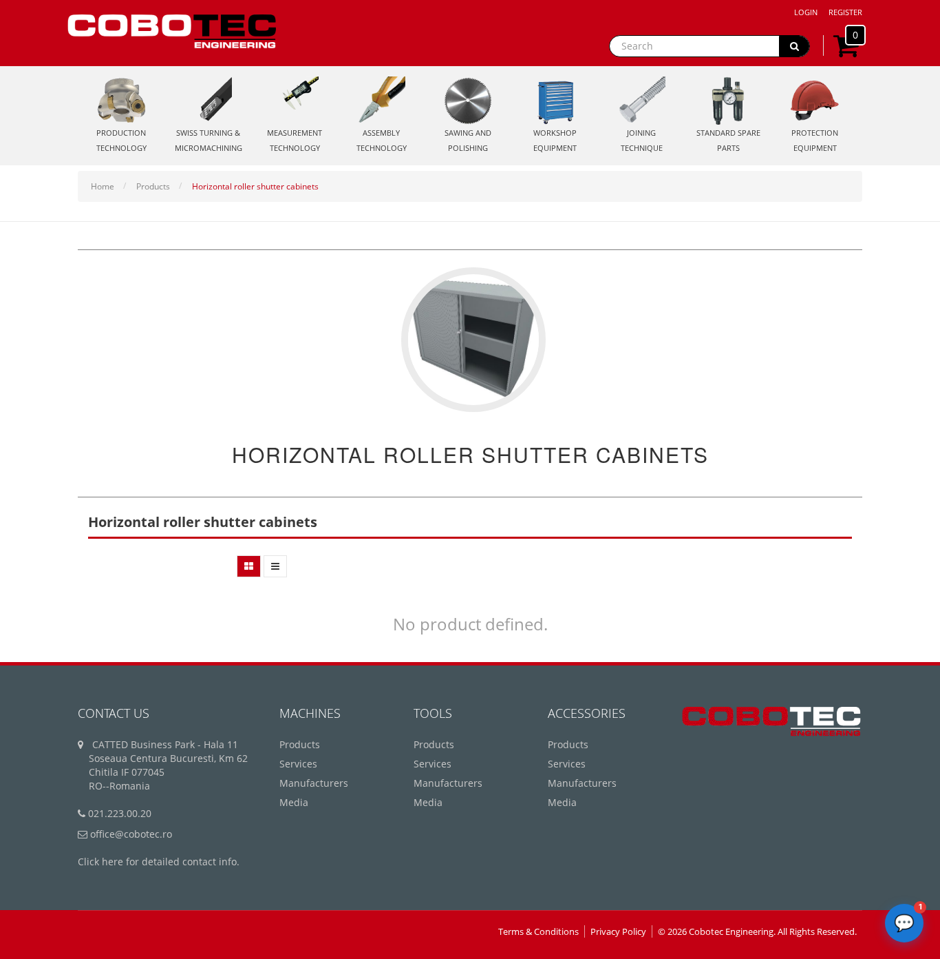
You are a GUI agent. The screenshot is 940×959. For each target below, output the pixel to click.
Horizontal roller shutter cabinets (255, 186)
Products (153, 186)
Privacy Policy (618, 931)
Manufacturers (313, 783)
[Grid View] (249, 566)
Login (806, 12)
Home (102, 186)
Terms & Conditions (538, 931)
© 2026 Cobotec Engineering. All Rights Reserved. (757, 931)
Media (293, 802)
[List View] (275, 566)
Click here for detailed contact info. (158, 861)
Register (845, 12)
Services (298, 763)
